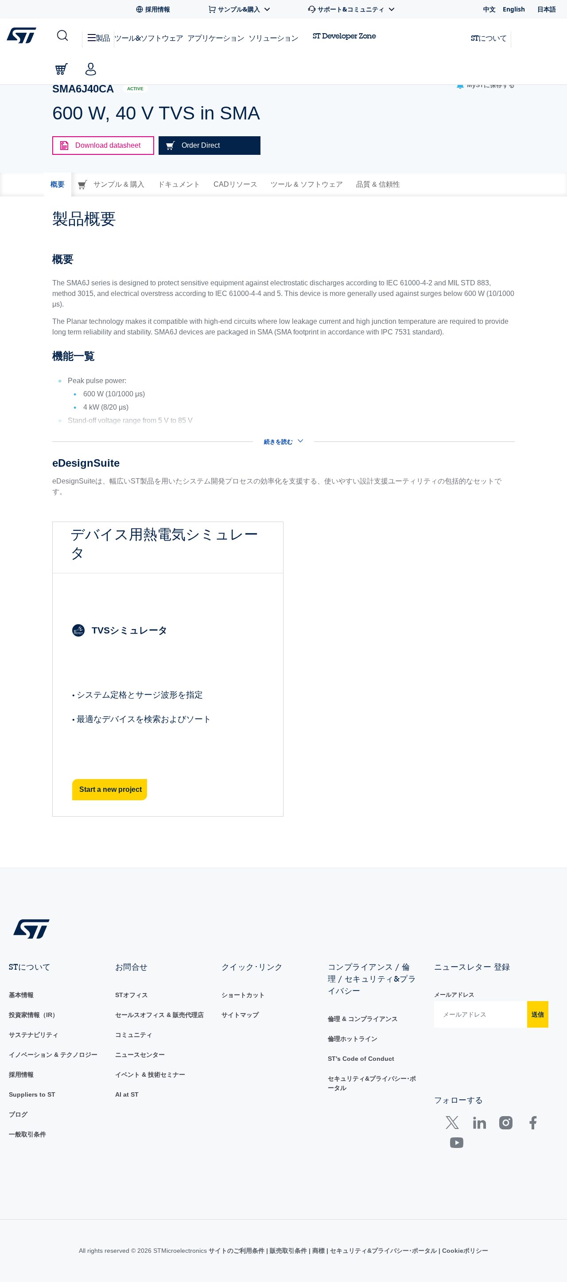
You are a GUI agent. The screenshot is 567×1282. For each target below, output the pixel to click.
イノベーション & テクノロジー (53, 1054)
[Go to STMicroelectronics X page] (454, 1125)
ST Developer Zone (344, 35)
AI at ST (127, 1094)
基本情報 (21, 994)
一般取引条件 (27, 1134)
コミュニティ (133, 1034)
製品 (103, 37)
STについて (489, 37)
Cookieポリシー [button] (464, 1250)
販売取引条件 (288, 1250)
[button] (62, 36)
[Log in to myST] (91, 69)
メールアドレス (454, 994)
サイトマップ (240, 1014)
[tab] (57, 184)
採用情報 (21, 1074)
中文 (489, 9)
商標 (318, 1250)
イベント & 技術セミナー (150, 1074)
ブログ (18, 1114)
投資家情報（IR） (33, 1014)
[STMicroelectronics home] (23, 35)
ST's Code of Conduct (361, 1058)
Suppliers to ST (32, 1094)
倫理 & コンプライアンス (363, 1018)
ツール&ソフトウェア (148, 37)
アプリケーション (215, 37)
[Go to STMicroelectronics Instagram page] (505, 1125)
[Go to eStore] (61, 69)
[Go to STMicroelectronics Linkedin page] (479, 1125)
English (514, 9)
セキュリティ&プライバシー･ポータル (383, 1250)
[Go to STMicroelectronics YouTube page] (456, 1145)
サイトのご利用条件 (237, 1250)
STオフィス (131, 994)
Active (135, 88)
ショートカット (243, 994)
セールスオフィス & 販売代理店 (159, 1014)
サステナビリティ (33, 1034)
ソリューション (273, 37)
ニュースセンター (140, 1054)
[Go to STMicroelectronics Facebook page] (532, 1125)
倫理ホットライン (352, 1038)
